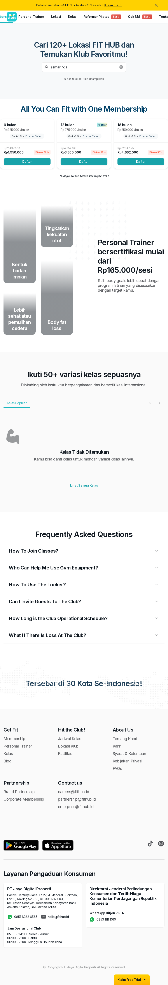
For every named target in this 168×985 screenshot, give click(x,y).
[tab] (17, 403)
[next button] (159, 403)
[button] (84, 67)
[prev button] (150, 403)
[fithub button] (121, 67)
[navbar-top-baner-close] (156, 5)
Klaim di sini (113, 5)
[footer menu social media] (150, 843)
